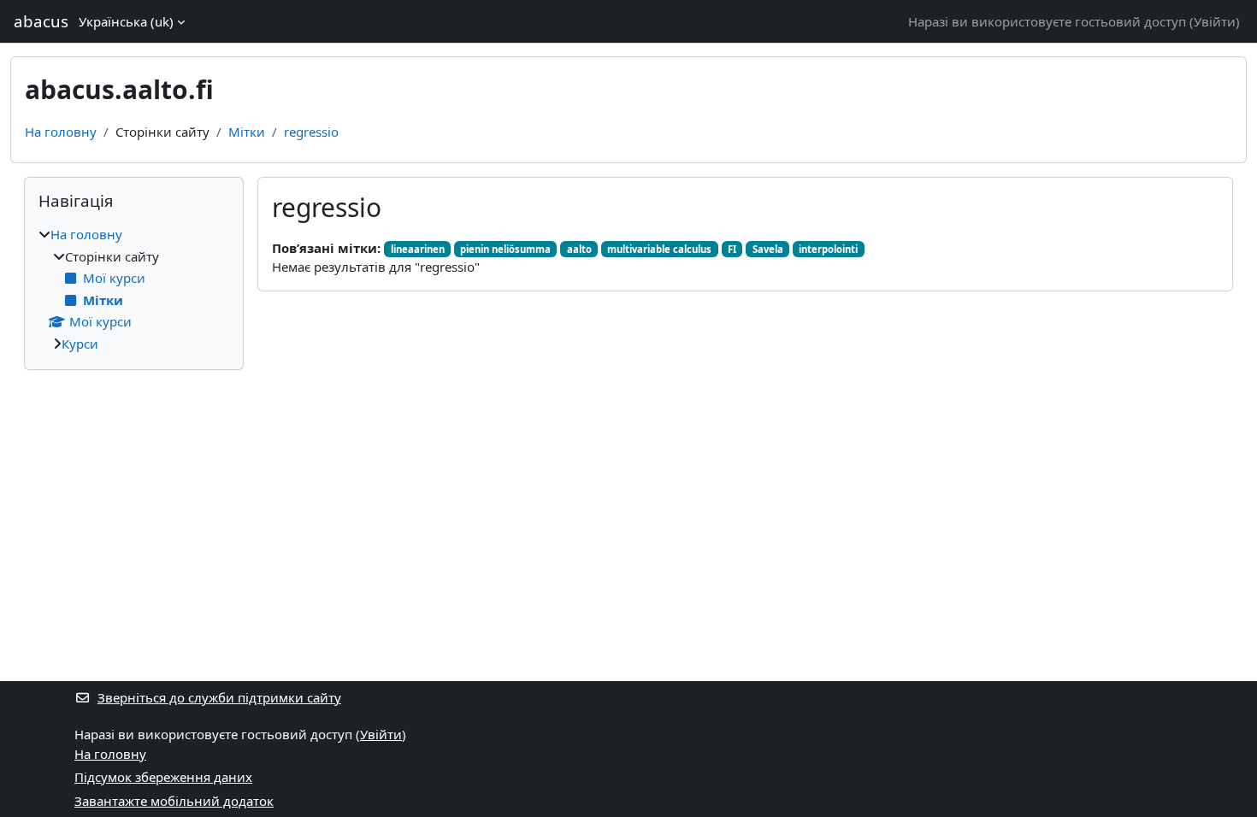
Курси (80, 343)
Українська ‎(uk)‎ (126, 21)
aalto (579, 249)
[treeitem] (133, 289)
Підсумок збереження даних (163, 776)
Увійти (1215, 21)
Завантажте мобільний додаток (174, 800)
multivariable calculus (659, 249)
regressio (311, 131)
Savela (767, 249)
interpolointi (828, 249)
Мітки (246, 131)
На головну (61, 131)
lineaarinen (418, 249)
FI (732, 249)
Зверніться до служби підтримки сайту (219, 697)
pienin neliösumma (505, 249)
